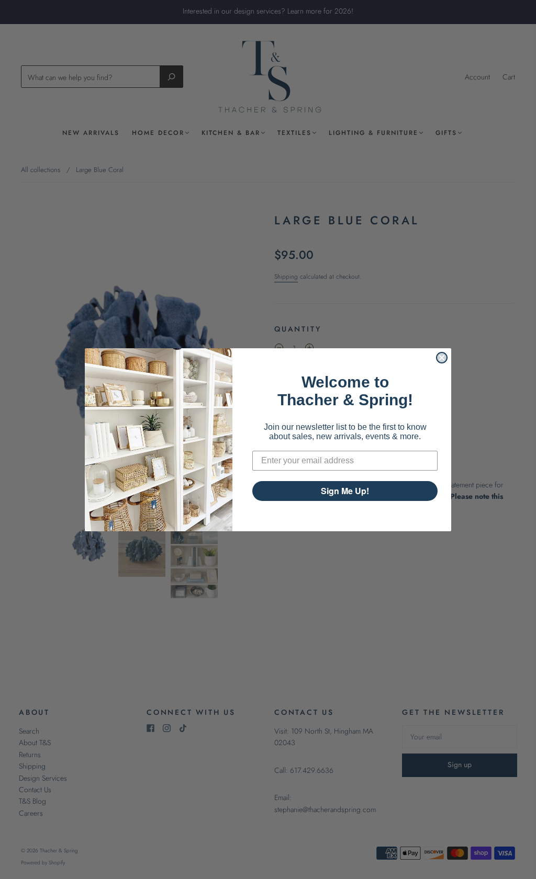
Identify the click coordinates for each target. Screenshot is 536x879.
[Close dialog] (442, 357)
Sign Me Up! (345, 491)
